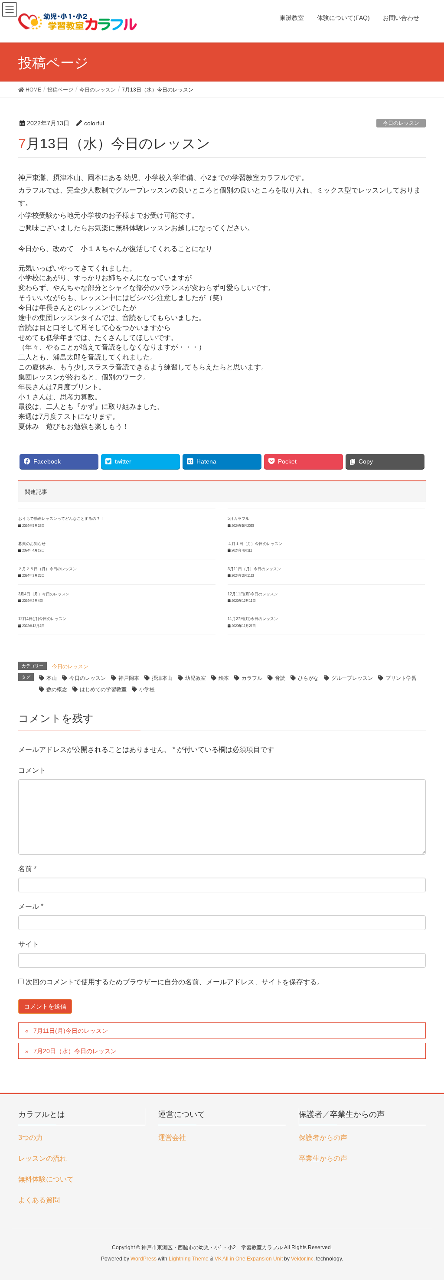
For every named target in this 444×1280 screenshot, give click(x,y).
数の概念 (56, 689)
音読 (280, 678)
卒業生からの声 (323, 1158)
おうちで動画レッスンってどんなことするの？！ (61, 518)
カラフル (252, 678)
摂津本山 (162, 678)
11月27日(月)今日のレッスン (253, 619)
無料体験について (46, 1179)
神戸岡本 (128, 678)
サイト (28, 944)
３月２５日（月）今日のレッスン (47, 569)
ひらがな (308, 678)
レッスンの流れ (42, 1158)
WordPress (144, 1259)
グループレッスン (352, 678)
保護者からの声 (323, 1137)
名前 (27, 868)
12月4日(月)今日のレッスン (42, 619)
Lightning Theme (189, 1259)
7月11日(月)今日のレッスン (70, 1030)
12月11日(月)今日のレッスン (253, 594)
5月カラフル (238, 518)
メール (30, 906)
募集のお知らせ (32, 544)
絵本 (224, 678)
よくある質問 (39, 1200)
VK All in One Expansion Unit (249, 1259)
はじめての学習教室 (103, 689)
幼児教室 (195, 678)
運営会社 (172, 1137)
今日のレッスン (401, 123)
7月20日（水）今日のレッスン (75, 1051)
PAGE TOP (425, 1233)
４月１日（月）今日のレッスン (255, 544)
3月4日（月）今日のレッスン (43, 594)
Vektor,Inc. (303, 1259)
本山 (51, 678)
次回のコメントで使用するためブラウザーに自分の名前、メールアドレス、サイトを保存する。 (175, 982)
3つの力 (30, 1137)
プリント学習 (401, 678)
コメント (32, 770)
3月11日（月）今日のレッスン (254, 569)
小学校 (147, 689)
